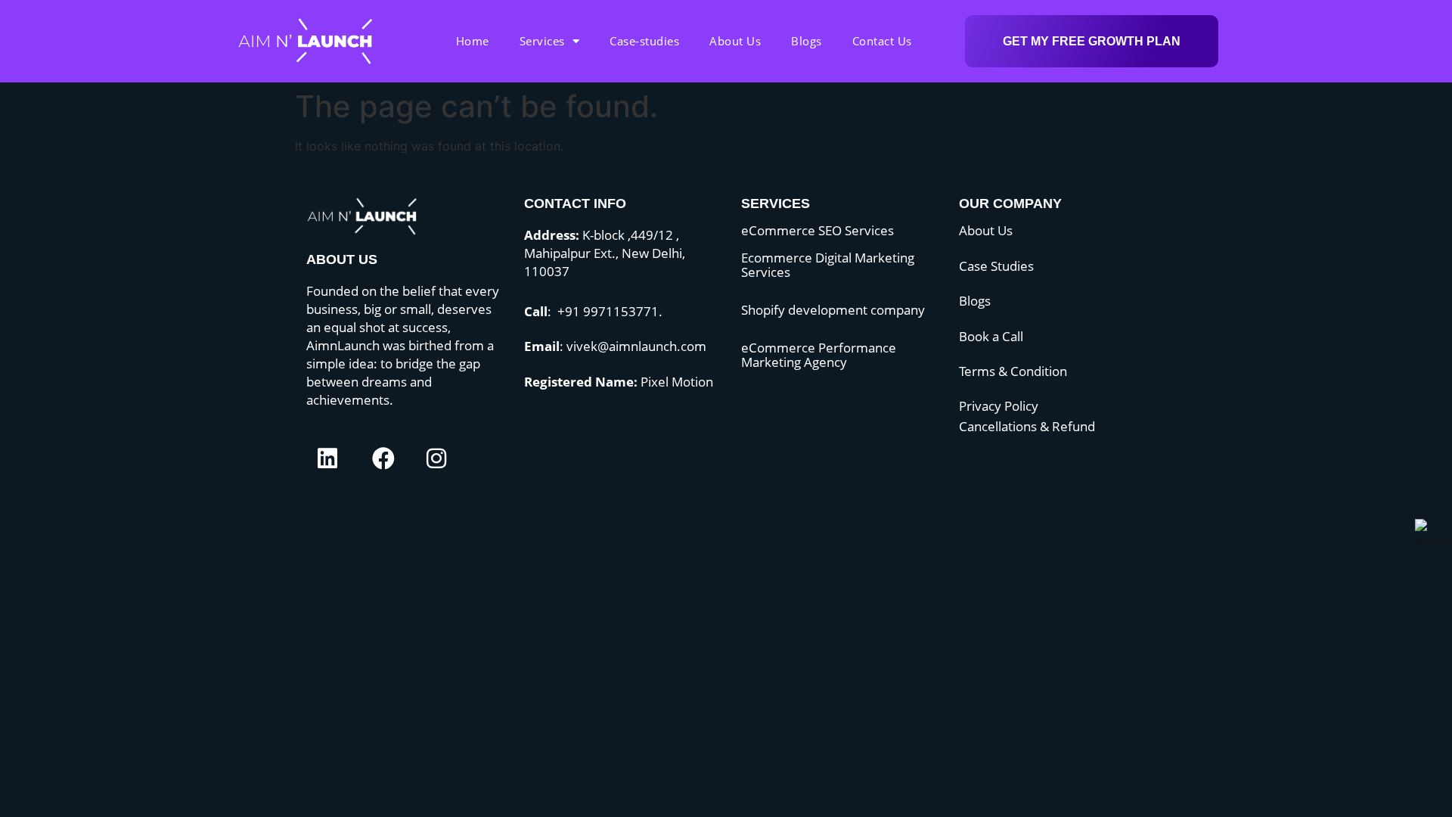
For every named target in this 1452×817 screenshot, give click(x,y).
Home (472, 40)
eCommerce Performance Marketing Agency (818, 355)
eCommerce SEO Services (817, 230)
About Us (735, 40)
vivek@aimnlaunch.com (636, 346)
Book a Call (991, 336)
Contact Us (882, 40)
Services (542, 40)
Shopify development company (833, 309)
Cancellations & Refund (1027, 426)
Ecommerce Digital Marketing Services (827, 265)
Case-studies (644, 40)
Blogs (806, 40)
